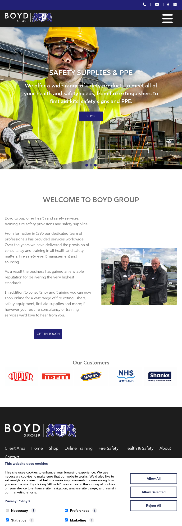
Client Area (15, 449)
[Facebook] (168, 5)
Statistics (18, 520)
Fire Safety (108, 449)
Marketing (78, 520)
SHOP (91, 116)
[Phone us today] (144, 5)
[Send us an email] (157, 5)
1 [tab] (86, 165)
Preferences (79, 510)
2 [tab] (91, 165)
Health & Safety (139, 449)
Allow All (154, 478)
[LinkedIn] (175, 5)
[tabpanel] (91, 98)
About (165, 449)
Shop (54, 449)
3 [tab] (95, 165)
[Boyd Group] (28, 21)
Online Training (78, 449)
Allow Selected (154, 492)
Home (37, 449)
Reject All (153, 505)
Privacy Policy (17, 501)
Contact (12, 457)
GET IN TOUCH (48, 334)
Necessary (19, 510)
